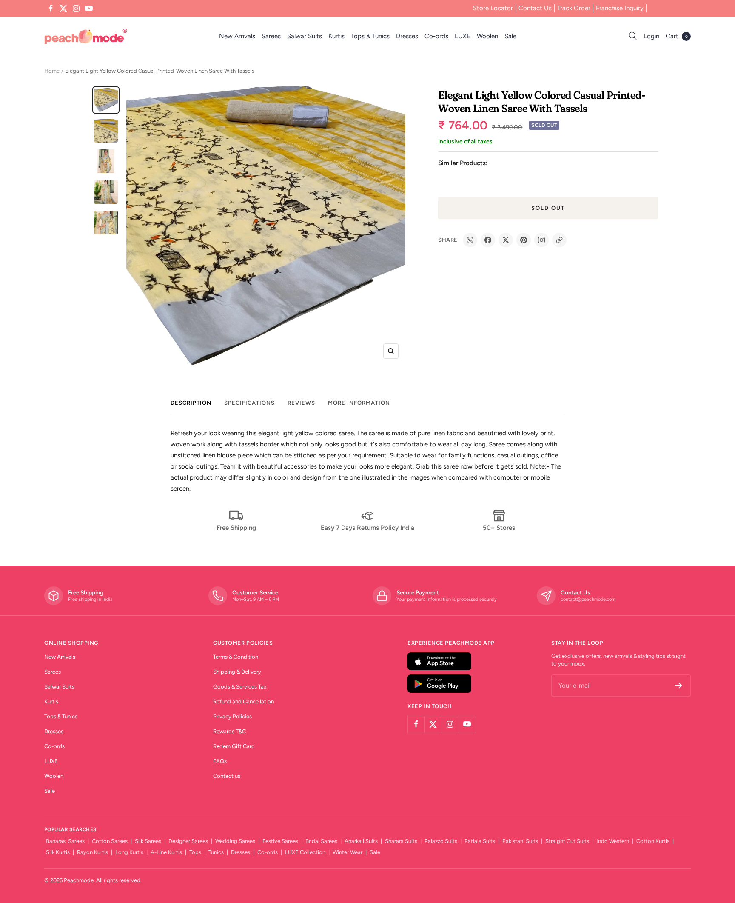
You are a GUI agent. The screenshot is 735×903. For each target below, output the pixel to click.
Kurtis (336, 36)
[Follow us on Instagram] (76, 8)
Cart (677, 36)
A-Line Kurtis (166, 852)
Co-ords (436, 36)
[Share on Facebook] (488, 240)
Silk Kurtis (58, 852)
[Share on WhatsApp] (470, 240)
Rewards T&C (229, 731)
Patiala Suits (479, 841)
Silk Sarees (148, 841)
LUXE (462, 36)
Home (52, 71)
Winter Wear (347, 852)
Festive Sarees (280, 841)
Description (191, 403)
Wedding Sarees (235, 841)
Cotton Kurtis (652, 841)
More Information (359, 403)
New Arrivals (237, 36)
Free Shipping (236, 528)
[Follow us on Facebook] (50, 8)
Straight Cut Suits (567, 841)
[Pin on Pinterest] (523, 240)
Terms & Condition (235, 657)
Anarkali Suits (361, 841)
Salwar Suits (304, 36)
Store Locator (493, 8)
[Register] (678, 686)
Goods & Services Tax (239, 686)
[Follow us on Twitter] (63, 8)
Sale (510, 36)
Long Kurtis (129, 852)
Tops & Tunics (370, 36)
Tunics (216, 852)
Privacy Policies (232, 716)
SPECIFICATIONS (249, 403)
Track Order (573, 8)
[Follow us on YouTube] (89, 8)
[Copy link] (559, 240)
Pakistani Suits (520, 841)
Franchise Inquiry (620, 8)
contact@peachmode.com (588, 599)
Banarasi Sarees (65, 841)
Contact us (226, 776)
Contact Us (535, 8)
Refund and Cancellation (243, 701)
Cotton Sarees (110, 841)
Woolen (487, 36)
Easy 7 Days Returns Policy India (367, 528)
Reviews (301, 403)
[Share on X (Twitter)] (506, 240)
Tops (195, 852)
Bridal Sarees (321, 841)
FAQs (220, 761)
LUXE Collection (305, 852)
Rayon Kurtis (92, 852)
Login (651, 36)
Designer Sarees (188, 841)
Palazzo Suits (440, 841)
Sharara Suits (401, 841)
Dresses (407, 36)
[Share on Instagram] (541, 240)
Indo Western (612, 841)
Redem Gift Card (234, 746)
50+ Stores (499, 528)
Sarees (271, 36)
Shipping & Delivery (237, 672)
